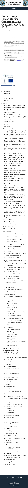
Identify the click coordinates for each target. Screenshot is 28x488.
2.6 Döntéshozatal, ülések (13, 278)
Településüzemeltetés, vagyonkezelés (16, 391)
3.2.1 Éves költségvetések (14, 320)
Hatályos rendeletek (9, 221)
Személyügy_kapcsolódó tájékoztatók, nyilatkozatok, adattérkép (16, 456)
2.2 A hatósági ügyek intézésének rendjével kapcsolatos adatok (15, 268)
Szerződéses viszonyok (12, 386)
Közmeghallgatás (10, 417)
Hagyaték (8, 364)
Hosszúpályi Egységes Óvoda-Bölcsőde (14, 105)
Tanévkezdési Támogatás (11, 224)
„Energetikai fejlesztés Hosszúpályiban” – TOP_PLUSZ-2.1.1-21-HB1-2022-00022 (15, 131)
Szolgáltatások (7, 119)
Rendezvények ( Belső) (12, 379)
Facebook (8, 362)
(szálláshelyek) (8, 126)
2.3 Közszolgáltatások (11, 271)
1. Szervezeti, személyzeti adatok (13, 233)
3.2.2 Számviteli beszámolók (14, 322)
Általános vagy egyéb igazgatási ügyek (16, 357)
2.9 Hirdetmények (10, 287)
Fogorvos (6, 96)
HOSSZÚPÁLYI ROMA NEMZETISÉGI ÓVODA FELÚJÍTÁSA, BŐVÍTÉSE (14, 162)
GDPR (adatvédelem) (8, 226)
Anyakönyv (9, 359)
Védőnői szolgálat (9, 98)
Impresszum (20, 477)
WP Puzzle (16, 485)
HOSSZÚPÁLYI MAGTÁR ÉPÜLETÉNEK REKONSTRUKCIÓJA (14, 175)
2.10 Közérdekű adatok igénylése (14, 289)
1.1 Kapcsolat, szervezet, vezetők (14, 235)
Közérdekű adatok (8, 231)
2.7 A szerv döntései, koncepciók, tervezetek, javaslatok (14, 281)
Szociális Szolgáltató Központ (12, 114)
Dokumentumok (7, 219)
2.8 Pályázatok (9, 285)
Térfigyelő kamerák (11, 435)
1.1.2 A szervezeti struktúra (14, 239)
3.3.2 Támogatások (12, 332)
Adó (7, 355)
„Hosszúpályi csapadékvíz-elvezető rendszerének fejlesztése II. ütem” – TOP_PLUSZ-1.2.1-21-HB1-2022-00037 (14, 140)
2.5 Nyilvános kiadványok (12, 276)
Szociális (8, 389)
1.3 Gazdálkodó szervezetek (13, 246)
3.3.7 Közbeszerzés (12, 345)
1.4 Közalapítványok (11, 249)
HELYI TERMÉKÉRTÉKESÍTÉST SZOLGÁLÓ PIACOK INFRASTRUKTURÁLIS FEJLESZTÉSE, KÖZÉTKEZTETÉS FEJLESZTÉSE (15, 181)
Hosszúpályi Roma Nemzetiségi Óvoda (14, 107)
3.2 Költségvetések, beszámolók (14, 318)
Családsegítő (10, 410)
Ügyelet (6, 100)
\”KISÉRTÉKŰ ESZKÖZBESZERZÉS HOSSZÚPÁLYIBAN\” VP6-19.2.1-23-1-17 (15, 202)
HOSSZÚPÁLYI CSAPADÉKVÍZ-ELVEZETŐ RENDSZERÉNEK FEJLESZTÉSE (15, 171)
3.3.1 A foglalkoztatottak (13, 329)
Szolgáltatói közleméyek (12, 30)
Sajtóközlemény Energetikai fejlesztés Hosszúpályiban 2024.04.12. (16, 135)
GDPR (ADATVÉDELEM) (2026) (11, 351)
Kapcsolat (7, 477)
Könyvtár (9, 402)
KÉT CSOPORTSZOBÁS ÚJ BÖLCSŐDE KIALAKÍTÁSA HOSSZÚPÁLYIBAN (14, 158)
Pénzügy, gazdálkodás (12, 377)
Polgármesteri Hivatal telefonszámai (12, 229)
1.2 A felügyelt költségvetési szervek (15, 244)
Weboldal (8, 393)
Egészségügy (6, 91)
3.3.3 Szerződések (12, 334)
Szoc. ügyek (9, 462)
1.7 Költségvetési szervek (12, 257)
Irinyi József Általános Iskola (11, 110)
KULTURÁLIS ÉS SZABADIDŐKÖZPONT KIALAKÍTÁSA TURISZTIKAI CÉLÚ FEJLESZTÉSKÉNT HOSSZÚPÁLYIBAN (14, 153)
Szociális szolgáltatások (9, 112)
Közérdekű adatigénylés (12, 369)
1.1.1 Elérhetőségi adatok (14, 237)
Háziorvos (7, 93)
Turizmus (5, 124)
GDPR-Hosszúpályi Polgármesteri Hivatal (15, 353)
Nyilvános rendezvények (12, 371)
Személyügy (9, 384)
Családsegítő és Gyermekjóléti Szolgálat (15, 117)
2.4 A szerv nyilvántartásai (13, 274)
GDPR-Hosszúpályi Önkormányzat (13, 396)
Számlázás (8, 382)
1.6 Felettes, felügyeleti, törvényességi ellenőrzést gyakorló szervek (16, 254)
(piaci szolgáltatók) (9, 121)
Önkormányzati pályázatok (10, 129)
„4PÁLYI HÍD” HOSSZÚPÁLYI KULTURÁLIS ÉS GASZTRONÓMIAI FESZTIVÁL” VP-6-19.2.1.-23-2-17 (15, 207)
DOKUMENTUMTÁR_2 (9, 465)
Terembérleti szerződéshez (14, 404)
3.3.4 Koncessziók (12, 336)
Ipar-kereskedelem (11, 366)
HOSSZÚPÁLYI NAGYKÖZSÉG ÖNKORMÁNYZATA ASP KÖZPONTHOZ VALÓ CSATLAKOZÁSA (14, 167)
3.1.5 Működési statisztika (14, 315)
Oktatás (5, 103)
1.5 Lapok (8, 251)
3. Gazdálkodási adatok (10, 294)
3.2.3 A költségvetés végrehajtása (16, 325)
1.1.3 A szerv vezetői (12, 241)
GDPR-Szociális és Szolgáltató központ (14, 438)
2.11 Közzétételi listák (11, 292)
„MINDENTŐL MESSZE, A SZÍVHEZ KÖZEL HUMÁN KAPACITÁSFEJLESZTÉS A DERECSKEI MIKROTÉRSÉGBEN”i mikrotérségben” (15, 197)
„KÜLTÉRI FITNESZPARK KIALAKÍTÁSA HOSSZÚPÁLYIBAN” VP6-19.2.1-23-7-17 (14, 212)
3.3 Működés (9, 327)
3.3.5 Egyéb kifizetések (13, 339)
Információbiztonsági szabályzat (11, 348)
